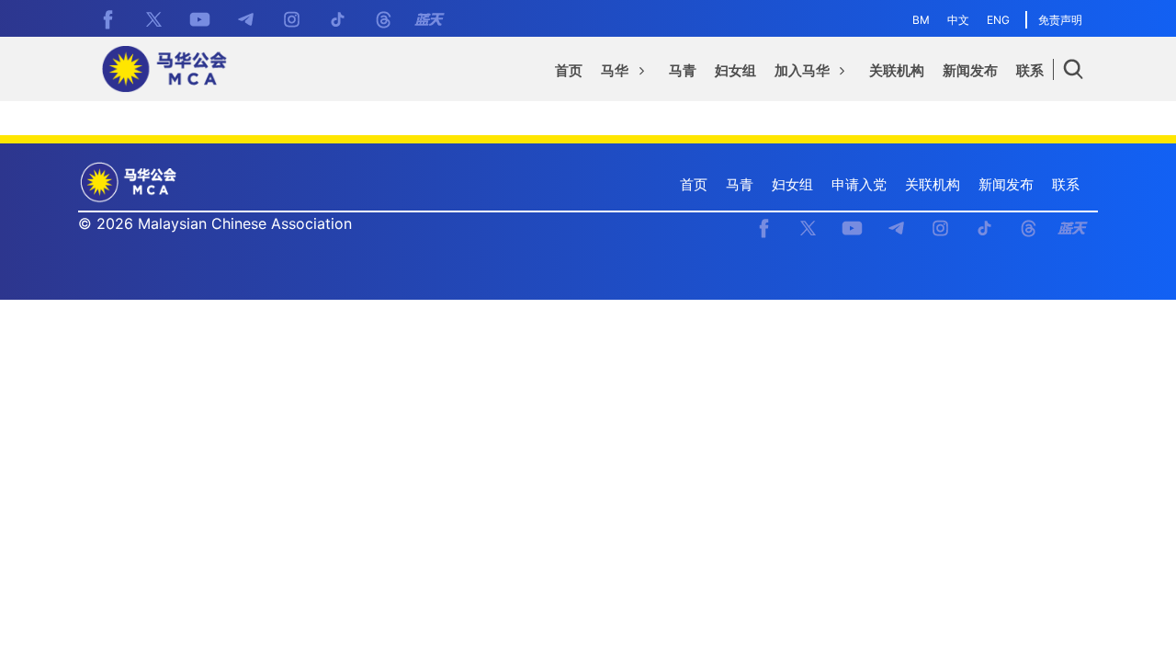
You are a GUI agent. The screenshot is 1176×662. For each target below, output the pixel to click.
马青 (739, 184)
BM (921, 20)
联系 (1066, 184)
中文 (958, 20)
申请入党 (859, 184)
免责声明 (1060, 20)
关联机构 (932, 184)
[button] (625, 73)
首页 (693, 184)
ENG (998, 20)
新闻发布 (1006, 184)
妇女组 (792, 184)
